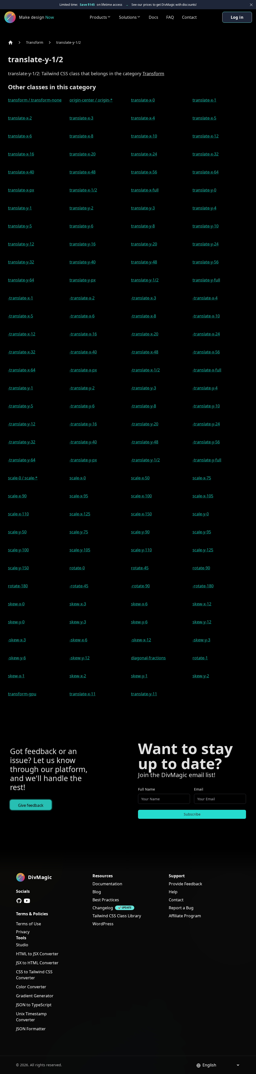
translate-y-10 (205, 226)
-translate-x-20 (144, 334)
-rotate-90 (140, 586)
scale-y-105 (80, 550)
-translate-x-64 (21, 370)
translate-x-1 (204, 100)
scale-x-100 (141, 496)
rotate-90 (201, 568)
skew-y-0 (16, 622)
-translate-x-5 (20, 316)
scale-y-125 (202, 550)
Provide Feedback (185, 884)
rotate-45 (139, 568)
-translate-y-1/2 (145, 460)
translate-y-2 (81, 208)
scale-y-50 (17, 532)
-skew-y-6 (17, 658)
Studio (22, 945)
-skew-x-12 (141, 640)
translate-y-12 (21, 244)
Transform (34, 42)
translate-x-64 (205, 172)
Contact (189, 17)
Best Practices (105, 900)
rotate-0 (77, 568)
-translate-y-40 (83, 442)
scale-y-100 (18, 550)
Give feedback (31, 805)
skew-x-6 (139, 604)
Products (98, 17)
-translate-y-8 (143, 406)
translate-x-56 (144, 172)
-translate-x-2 (82, 298)
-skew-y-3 (201, 640)
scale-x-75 (201, 478)
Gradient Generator (35, 996)
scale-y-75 (79, 532)
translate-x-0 (143, 100)
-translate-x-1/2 (145, 370)
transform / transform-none (35, 100)
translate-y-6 (81, 226)
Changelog (102, 908)
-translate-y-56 (206, 442)
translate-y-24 (205, 244)
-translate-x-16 (83, 334)
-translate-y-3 (143, 388)
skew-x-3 (78, 604)
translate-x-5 (204, 118)
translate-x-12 (205, 136)
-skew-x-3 (17, 640)
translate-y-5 (20, 226)
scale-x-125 (80, 514)
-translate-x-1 (20, 298)
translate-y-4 (204, 208)
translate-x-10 (144, 136)
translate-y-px (83, 280)
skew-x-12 (201, 604)
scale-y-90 (140, 532)
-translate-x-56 (206, 352)
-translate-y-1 (20, 388)
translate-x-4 (143, 118)
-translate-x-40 (83, 352)
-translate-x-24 (206, 334)
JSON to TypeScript (34, 1005)
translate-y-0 (204, 190)
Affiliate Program (185, 916)
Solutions (128, 17)
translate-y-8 (143, 226)
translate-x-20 (83, 154)
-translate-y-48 (144, 442)
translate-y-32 (21, 262)
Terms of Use (28, 924)
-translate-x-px (83, 370)
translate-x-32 (205, 154)
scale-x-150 (141, 514)
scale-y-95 (201, 532)
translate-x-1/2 (83, 190)
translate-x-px (21, 190)
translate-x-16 (21, 154)
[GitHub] (19, 901)
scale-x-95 (79, 496)
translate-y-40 (83, 262)
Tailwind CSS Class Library (116, 916)
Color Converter (31, 987)
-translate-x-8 (143, 316)
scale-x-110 (18, 514)
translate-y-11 (144, 694)
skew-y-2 (200, 676)
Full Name (146, 789)
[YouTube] (27, 900)
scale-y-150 (18, 568)
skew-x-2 (78, 676)
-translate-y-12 (21, 424)
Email (198, 789)
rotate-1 (200, 658)
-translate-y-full (206, 460)
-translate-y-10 (206, 406)
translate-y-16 (83, 244)
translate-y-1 (20, 208)
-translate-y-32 (21, 442)
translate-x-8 (81, 136)
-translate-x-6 (82, 316)
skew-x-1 (16, 676)
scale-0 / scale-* (23, 478)
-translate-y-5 (20, 406)
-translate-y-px (83, 460)
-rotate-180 (203, 586)
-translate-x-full (206, 370)
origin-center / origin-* (91, 100)
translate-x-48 (83, 172)
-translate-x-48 (144, 352)
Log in (237, 17)
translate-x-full (144, 190)
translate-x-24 (144, 154)
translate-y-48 (144, 262)
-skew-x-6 (78, 640)
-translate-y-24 (206, 424)
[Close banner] (251, 4)
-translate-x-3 (143, 298)
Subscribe (192, 814)
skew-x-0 (16, 604)
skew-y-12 (201, 622)
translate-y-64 (21, 280)
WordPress (103, 924)
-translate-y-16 (83, 424)
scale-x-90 (17, 496)
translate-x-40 (21, 172)
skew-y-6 (139, 622)
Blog (96, 892)
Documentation (107, 884)
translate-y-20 (144, 244)
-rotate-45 (79, 586)
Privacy (23, 932)
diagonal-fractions (148, 658)
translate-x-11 (83, 694)
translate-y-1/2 (68, 42)
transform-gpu (22, 694)
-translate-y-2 (82, 388)
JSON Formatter (31, 1029)
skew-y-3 (78, 622)
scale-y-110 (141, 550)
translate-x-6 (20, 136)
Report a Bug (181, 908)
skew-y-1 (139, 676)
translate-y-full (206, 280)
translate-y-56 (205, 262)
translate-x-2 (20, 118)
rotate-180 (18, 586)
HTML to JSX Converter (37, 954)
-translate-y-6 (82, 406)
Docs (153, 17)
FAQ (170, 17)
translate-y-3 (143, 208)
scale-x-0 (78, 478)
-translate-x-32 (21, 352)
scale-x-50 (140, 478)
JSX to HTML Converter (37, 963)
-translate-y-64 (21, 460)
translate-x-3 (81, 118)
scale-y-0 (200, 514)
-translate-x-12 (21, 334)
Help (173, 892)
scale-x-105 (202, 496)
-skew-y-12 (80, 658)
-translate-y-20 (144, 424)
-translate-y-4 (205, 388)
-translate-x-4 (205, 298)
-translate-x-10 (206, 316)
